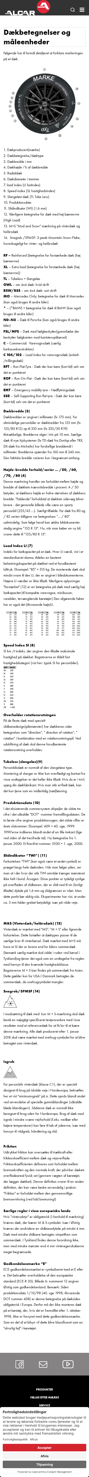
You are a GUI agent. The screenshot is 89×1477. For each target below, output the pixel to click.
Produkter (44, 1389)
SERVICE (44, 1405)
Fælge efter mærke (44, 1397)
